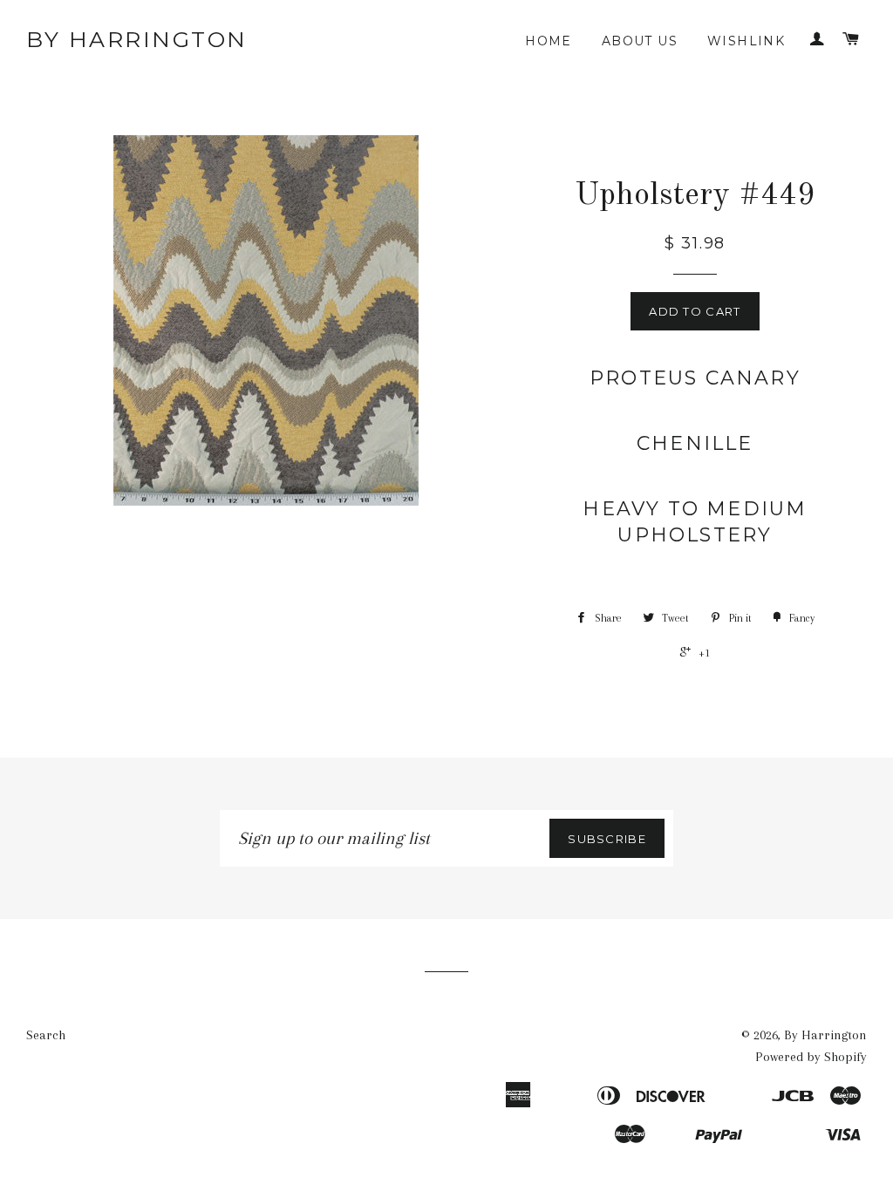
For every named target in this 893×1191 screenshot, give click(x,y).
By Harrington (137, 39)
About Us (640, 41)
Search (45, 1035)
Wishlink (746, 41)
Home (548, 41)
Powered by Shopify (811, 1057)
